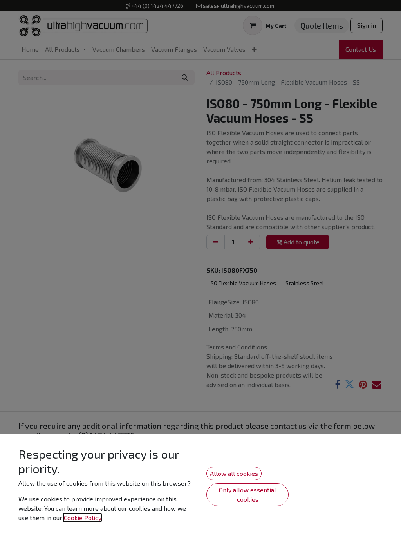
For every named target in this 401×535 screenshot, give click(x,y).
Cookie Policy (82, 517)
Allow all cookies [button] (234, 473)
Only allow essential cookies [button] (247, 494)
